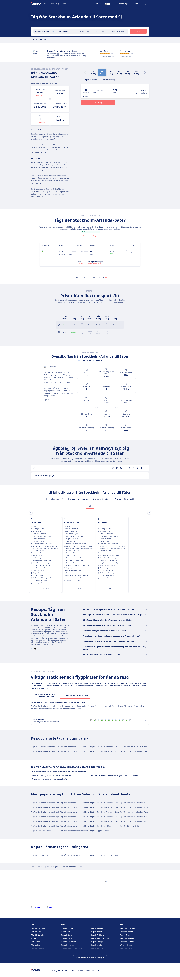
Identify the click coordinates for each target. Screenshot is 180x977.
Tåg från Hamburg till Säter (41, 831)
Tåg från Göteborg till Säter (130, 826)
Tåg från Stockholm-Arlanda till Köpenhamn (137, 803)
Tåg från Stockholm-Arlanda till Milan (45, 807)
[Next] (145, 72)
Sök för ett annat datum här (90, 263)
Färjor (64, 4)
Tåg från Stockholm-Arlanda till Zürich (75, 816)
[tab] (90, 79)
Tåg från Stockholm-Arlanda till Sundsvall (136, 747)
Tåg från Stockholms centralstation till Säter (77, 831)
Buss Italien (65, 932)
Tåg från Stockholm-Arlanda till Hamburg (76, 812)
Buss (63, 924)
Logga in (146, 4)
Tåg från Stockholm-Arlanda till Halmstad (47, 826)
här (106, 277)
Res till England (126, 935)
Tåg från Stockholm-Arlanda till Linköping (106, 747)
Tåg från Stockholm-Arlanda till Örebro (46, 751)
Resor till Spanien (127, 938)
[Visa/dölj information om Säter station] (145, 720)
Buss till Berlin (66, 935)
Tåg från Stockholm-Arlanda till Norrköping (77, 747)
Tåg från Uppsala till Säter (100, 831)
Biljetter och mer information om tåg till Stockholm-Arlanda (114, 775)
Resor (122, 924)
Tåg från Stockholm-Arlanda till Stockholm (77, 751)
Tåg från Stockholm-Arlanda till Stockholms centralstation (113, 812)
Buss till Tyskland (68, 928)
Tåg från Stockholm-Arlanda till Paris (74, 803)
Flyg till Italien (96, 932)
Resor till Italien (126, 932)
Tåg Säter (46, 867)
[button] (85, 31)
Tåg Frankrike (36, 942)
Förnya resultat (88, 236)
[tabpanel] (90, 552)
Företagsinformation (59, 970)
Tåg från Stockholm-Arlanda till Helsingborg (107, 821)
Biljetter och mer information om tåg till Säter (50, 779)
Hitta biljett (40, 95)
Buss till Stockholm (68, 942)
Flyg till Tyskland (97, 935)
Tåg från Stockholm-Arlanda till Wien (134, 812)
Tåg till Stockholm (38, 928)
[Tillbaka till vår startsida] (37, 3)
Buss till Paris (66, 938)
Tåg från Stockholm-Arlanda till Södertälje (136, 751)
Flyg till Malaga (97, 942)
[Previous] (58, 317)
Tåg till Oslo (36, 932)
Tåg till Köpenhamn (39, 935)
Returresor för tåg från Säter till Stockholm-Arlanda (52, 775)
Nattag (34, 938)
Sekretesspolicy (92, 970)
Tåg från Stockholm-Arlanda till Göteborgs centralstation (142, 816)
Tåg (45, 4)
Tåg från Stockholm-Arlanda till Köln (134, 821)
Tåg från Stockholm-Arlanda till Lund (74, 821)
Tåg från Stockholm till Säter (101, 826)
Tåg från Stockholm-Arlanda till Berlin (45, 812)
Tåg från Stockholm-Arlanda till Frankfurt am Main (110, 816)
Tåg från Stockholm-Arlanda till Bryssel (46, 816)
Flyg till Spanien (97, 928)
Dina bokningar (123, 4)
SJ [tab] (90, 506)
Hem (33, 867)
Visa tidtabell (40, 122)
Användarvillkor (77, 970)
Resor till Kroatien (127, 928)
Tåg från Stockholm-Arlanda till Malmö (75, 807)
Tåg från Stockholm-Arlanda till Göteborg (106, 751)
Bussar (51, 4)
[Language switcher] (109, 3)
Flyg (57, 4)
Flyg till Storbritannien (100, 938)
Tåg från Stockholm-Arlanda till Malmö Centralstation (52, 821)
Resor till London (127, 942)
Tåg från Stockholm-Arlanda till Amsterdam (137, 807)
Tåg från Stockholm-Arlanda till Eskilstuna (47, 747)
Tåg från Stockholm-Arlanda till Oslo (104, 807)
